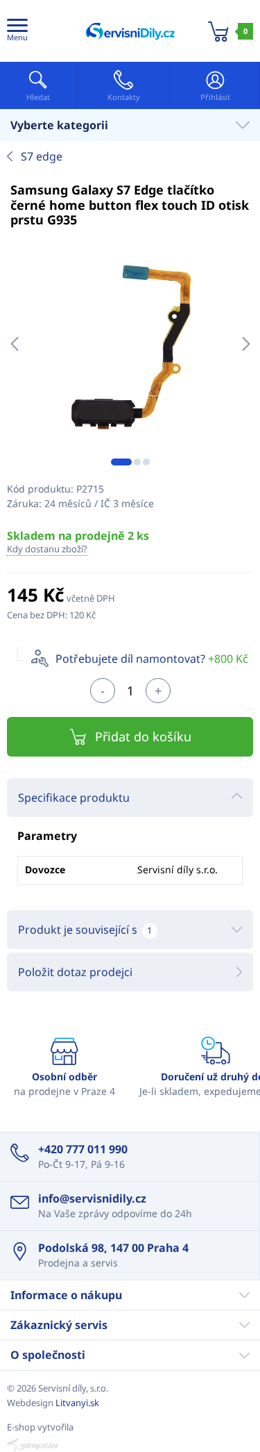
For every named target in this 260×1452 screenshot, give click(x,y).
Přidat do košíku (143, 736)
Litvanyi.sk (77, 1402)
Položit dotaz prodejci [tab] (75, 972)
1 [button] (121, 462)
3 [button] (146, 462)
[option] (130, 344)
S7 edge (41, 156)
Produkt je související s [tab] (85, 929)
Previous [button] (14, 344)
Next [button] (246, 344)
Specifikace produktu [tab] (74, 797)
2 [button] (137, 462)
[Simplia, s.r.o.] (130, 1445)
